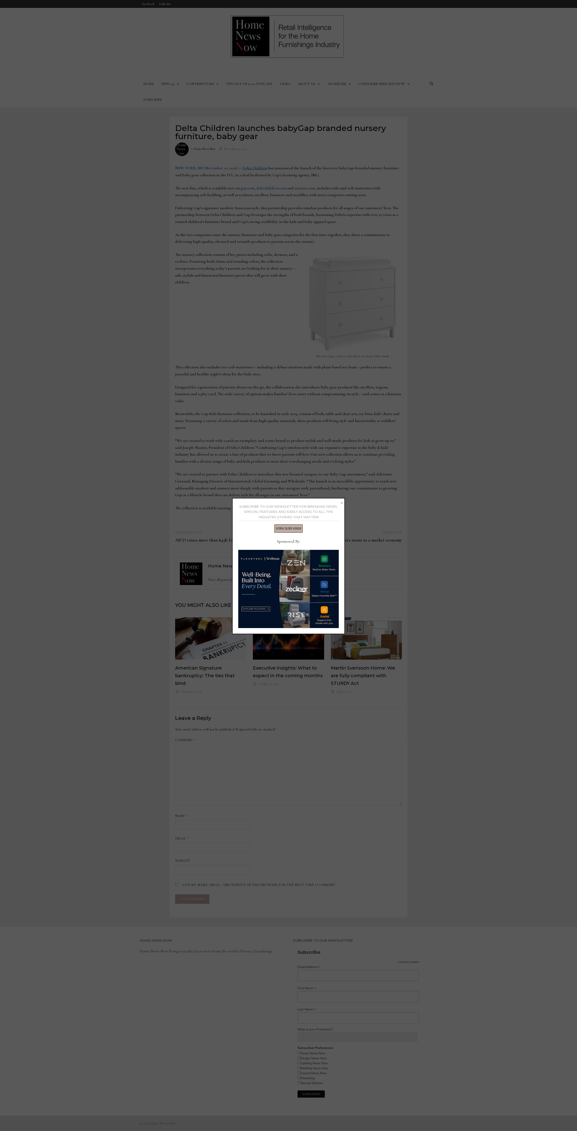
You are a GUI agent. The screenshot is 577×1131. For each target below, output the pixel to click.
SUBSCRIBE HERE (288, 528)
